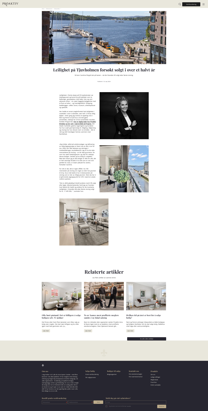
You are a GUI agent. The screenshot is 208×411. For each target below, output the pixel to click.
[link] (179, 4)
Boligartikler (57, 8)
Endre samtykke (155, 385)
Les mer (129, 406)
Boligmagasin (49, 8)
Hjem (43, 8)
